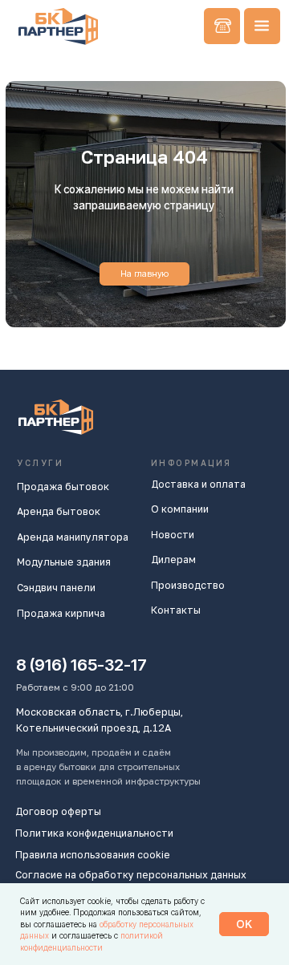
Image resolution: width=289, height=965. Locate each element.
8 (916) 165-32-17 (81, 665)
